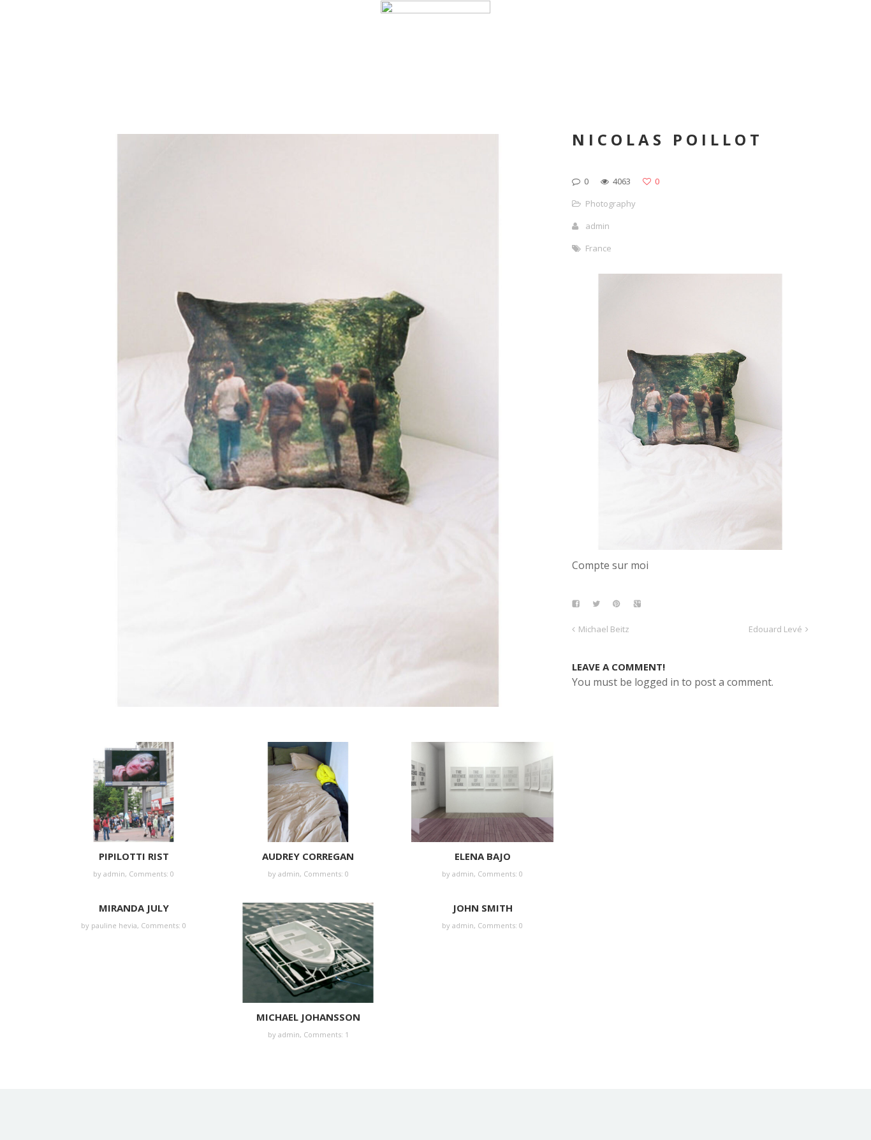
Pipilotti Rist (134, 856)
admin (114, 873)
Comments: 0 (151, 873)
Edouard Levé (775, 629)
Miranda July (134, 907)
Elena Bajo (483, 856)
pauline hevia (114, 925)
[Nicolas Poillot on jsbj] (690, 546)
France (598, 248)
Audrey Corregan (308, 856)
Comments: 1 (326, 1034)
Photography (610, 203)
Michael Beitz (603, 629)
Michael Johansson (308, 1016)
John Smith (483, 907)
